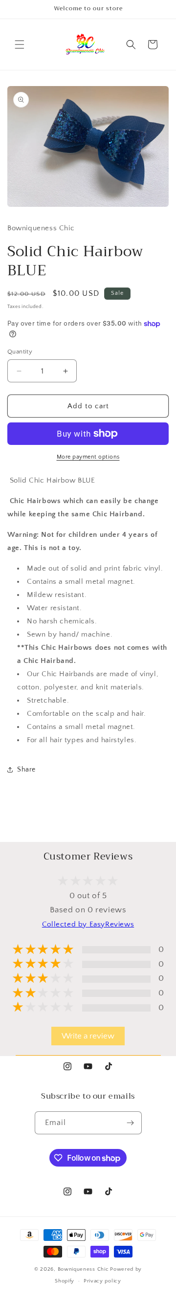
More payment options (88, 457)
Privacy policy (102, 1281)
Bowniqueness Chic (83, 1269)
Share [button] (26, 769)
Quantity (19, 351)
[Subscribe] (130, 1122)
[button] (19, 44)
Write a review (88, 1036)
